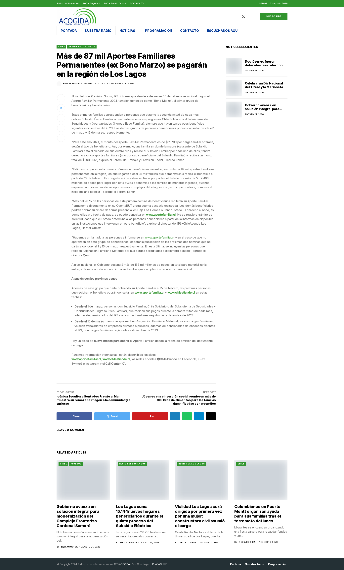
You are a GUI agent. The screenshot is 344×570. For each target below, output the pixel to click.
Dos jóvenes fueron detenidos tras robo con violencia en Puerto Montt (265, 65)
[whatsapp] (255, 16)
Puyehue (76, 464)
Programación (277, 564)
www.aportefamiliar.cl (161, 214)
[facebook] (237, 16)
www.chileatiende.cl (181, 292)
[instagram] (249, 16)
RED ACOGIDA (122, 564)
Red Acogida (71, 83)
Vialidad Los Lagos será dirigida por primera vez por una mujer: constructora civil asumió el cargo (200, 516)
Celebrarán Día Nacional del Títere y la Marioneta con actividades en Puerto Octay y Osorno (265, 89)
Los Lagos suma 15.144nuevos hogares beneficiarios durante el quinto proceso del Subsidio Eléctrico (139, 516)
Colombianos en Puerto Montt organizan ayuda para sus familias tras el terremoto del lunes (257, 513)
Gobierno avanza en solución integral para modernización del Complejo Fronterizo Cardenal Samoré (78, 516)
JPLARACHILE (159, 564)
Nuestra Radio (254, 564)
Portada (235, 564)
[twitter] (243, 16)
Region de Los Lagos (82, 47)
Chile (61, 47)
